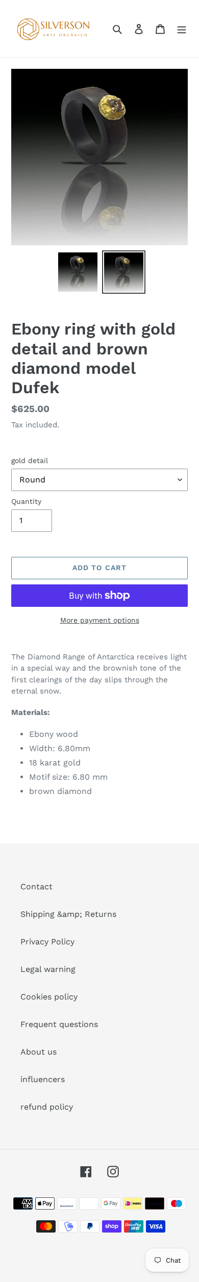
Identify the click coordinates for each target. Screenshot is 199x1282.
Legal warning (48, 969)
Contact (36, 886)
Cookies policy (49, 997)
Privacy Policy (47, 941)
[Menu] (181, 28)
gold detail (29, 460)
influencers (42, 1079)
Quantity (26, 501)
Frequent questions (59, 1024)
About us (38, 1052)
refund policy (46, 1107)
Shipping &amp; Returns (68, 914)
